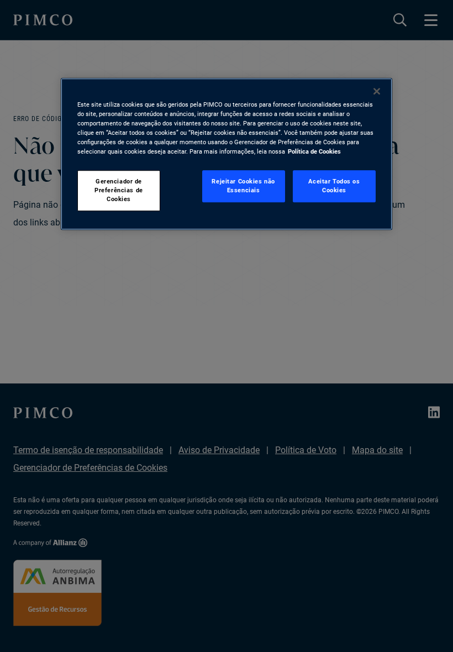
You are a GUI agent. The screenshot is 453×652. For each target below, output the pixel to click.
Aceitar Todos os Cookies (334, 186)
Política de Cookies (314, 152)
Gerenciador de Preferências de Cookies (118, 190)
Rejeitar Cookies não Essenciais (243, 186)
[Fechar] (377, 91)
